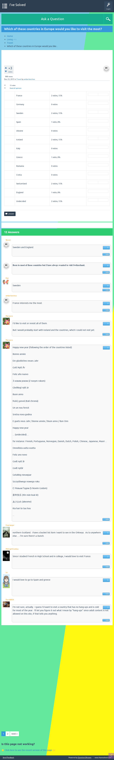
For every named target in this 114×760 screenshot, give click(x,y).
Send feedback (8, 758)
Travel (19, 79)
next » (14, 733)
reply (107, 254)
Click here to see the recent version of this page (28, 750)
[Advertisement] (57, 56)
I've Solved (17, 5)
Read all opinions (15, 88)
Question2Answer (85, 758)
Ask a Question (52, 19)
